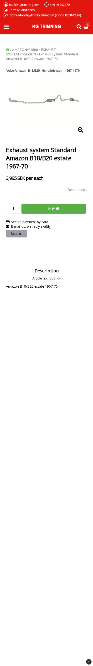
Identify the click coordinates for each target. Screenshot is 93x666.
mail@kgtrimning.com (24, 4)
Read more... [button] (77, 189)
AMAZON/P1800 (25, 49)
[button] (86, 27)
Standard (29, 54)
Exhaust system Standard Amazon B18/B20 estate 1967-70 (42, 56)
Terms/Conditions (22, 10)
